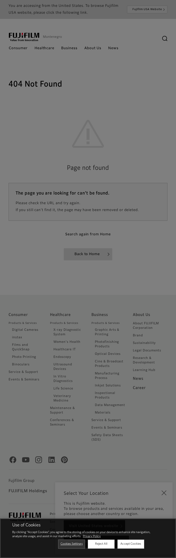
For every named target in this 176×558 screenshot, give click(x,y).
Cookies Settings (72, 544)
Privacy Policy (92, 536)
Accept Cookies (130, 544)
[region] (88, 538)
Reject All (101, 544)
